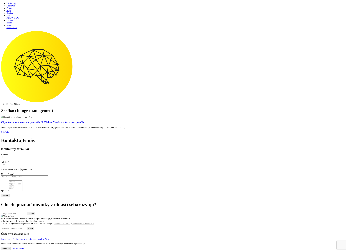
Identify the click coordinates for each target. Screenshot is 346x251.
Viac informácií (17, 248)
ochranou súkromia (62, 223)
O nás (8, 8)
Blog (8, 10)
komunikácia (6, 239)
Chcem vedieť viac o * (11, 169)
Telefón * (5, 162)
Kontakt (9, 13)
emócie (40, 239)
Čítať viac (5, 132)
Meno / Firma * (7, 174)
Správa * (5, 190)
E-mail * (4, 154)
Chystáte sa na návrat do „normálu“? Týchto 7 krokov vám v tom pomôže (42, 122)
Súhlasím (6, 248)
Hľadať (30, 229)
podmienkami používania (83, 223)
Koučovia (10, 6)
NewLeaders (11, 26)
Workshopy (11, 3)
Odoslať (5, 195)
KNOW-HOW (12, 17)
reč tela (46, 239)
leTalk (9, 21)
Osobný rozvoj (19, 239)
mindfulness (31, 239)
